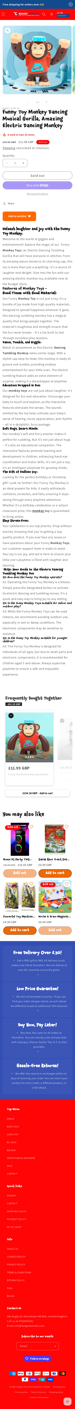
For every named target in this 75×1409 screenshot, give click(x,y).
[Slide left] (28, 102)
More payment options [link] (37, 193)
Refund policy (59, 1387)
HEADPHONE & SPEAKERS (21, 1158)
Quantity (8, 156)
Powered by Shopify (41, 1387)
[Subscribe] (55, 1346)
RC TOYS (11, 1142)
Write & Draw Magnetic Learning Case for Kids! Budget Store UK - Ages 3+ (54, 917)
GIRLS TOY (12, 1134)
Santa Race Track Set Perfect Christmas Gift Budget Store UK (54, 860)
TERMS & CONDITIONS (19, 1272)
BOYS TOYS (13, 1126)
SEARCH (11, 1195)
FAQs (9, 1288)
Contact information (39, 1397)
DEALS (10, 1118)
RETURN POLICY (16, 1280)
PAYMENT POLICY (16, 1219)
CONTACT (12, 1173)
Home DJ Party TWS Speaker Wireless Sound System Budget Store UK (19, 860)
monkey (38, 511)
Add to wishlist (17, 216)
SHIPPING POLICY (17, 1211)
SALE (9, 1165)
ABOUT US (12, 1248)
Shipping (9, 148)
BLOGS (10, 1295)
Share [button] (11, 203)
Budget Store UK (24, 1387)
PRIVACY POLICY (16, 1264)
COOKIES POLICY (16, 1256)
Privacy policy (21, 1392)
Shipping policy (56, 1392)
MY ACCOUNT (14, 1227)
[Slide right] (46, 102)
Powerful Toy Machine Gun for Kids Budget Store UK (18, 917)
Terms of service (38, 1392)
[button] (44, 14)
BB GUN (11, 1150)
